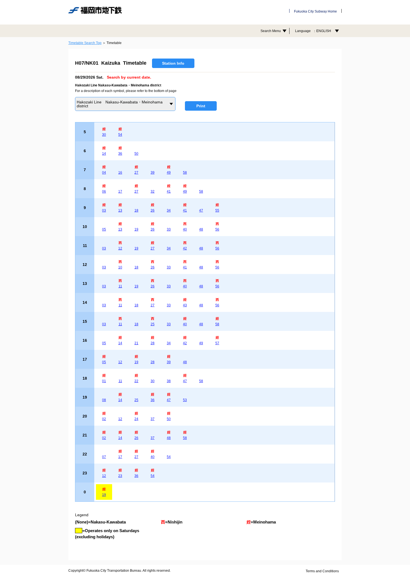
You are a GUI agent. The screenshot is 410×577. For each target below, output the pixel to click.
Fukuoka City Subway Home (315, 11)
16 (120, 172)
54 (120, 135)
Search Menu (271, 31)
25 (153, 324)
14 (104, 154)
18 (136, 210)
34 (169, 210)
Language (313, 31)
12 (120, 248)
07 (104, 457)
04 (104, 172)
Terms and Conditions (322, 571)
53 (185, 400)
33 (169, 229)
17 (120, 191)
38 (169, 381)
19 (136, 229)
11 (120, 286)
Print (200, 106)
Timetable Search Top (85, 43)
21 (136, 343)
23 (120, 476)
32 (153, 191)
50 (136, 154)
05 (104, 229)
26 (153, 210)
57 (217, 343)
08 (104, 400)
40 (185, 229)
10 (120, 267)
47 (201, 210)
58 (185, 172)
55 (217, 210)
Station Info (173, 63)
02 (104, 419)
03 (104, 210)
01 (104, 381)
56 (217, 229)
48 (201, 229)
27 (136, 172)
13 (120, 210)
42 (185, 248)
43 (185, 305)
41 (169, 191)
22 (136, 381)
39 (153, 172)
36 (120, 154)
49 (169, 172)
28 (153, 343)
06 (104, 191)
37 (153, 419)
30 (104, 135)
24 (136, 419)
